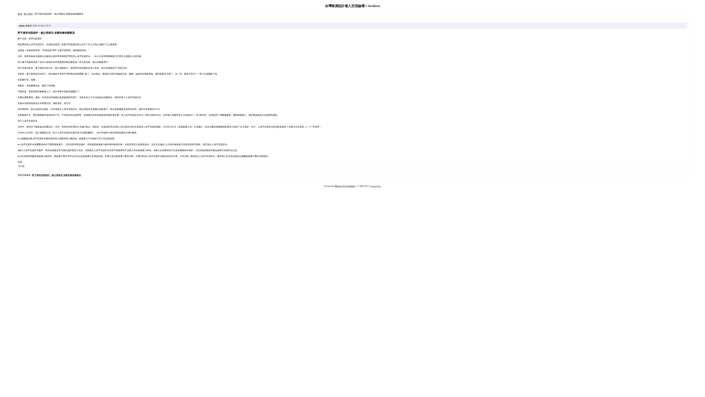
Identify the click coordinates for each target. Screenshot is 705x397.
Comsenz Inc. (375, 186)
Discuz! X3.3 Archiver (345, 186)
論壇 (20, 14)
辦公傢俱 (28, 14)
